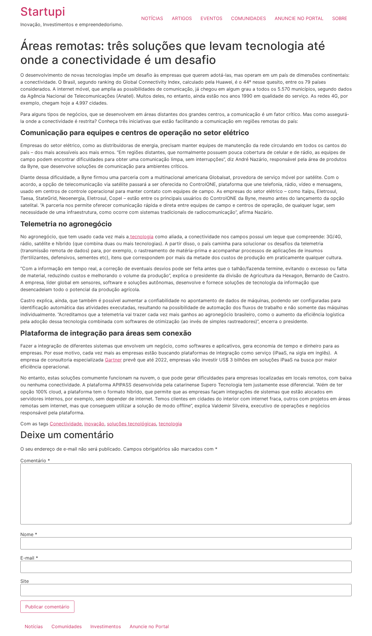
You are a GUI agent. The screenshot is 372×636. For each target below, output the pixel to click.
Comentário (35, 460)
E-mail (29, 558)
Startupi (42, 11)
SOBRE (339, 18)
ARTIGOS (182, 18)
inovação (94, 424)
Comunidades (66, 626)
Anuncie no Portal (149, 626)
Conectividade (66, 424)
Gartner (113, 360)
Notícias (34, 626)
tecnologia (141, 236)
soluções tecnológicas (131, 424)
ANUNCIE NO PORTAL (299, 18)
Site (24, 581)
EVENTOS (211, 18)
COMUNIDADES (248, 18)
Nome (28, 534)
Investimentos (105, 626)
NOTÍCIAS (152, 18)
